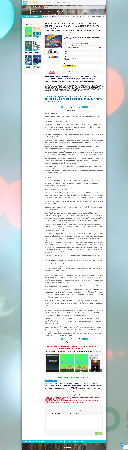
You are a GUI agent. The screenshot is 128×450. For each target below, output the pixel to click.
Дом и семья (84, 9)
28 (79, 107)
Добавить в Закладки (32, 16)
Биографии (58, 2)
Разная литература (76, 43)
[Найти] (103, 8)
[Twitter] (57, 57)
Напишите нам (65, 73)
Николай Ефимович (76, 40)
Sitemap (67, 441)
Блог (53, 2)
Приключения (47, 9)
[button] (47, 413)
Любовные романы (36, 9)
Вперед (85, 107)
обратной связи (67, 447)
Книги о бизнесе (60, 9)
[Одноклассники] (53, 57)
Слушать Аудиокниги (67, 2)
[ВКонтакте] (49, 57)
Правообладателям (28, 441)
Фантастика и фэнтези (37, 11)
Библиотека (47, 2)
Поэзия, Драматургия (98, 9)
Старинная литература (86, 11)
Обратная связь (59, 441)
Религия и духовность (74, 11)
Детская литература (73, 9)
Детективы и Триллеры (49, 11)
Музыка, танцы (84, 43)
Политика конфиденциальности (44, 441)
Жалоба (51, 72)
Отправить (98, 433)
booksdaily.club (32, 2)
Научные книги (60, 11)
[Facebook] (51, 57)
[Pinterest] (55, 57)
